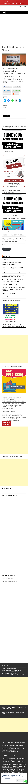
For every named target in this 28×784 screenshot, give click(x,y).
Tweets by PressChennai (8, 578)
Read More (6, 116)
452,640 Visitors (6, 492)
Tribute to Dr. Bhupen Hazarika (9, 284)
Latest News (7, 256)
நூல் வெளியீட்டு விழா (6, 297)
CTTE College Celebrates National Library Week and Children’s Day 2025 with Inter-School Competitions (13, 289)
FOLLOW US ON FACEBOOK (9, 496)
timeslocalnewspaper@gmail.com (10, 671)
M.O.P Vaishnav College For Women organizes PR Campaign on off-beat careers (14, 71)
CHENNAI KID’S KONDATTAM (9, 293)
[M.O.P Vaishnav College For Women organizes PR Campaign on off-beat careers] (14, 59)
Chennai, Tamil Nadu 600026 (9, 668)
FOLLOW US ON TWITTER (9, 575)
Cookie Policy (7, 778)
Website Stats (6, 489)
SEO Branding (5, 259)
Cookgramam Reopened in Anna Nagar (11, 272)
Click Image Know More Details (12, 456)
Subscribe (6, 249)
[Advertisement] (14, 31)
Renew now (7, 3)
